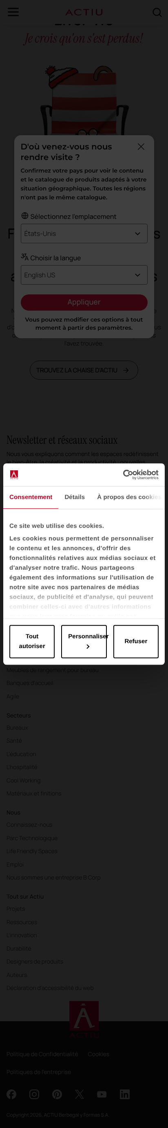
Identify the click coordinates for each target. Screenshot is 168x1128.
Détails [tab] (74, 497)
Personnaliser (87, 636)
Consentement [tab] (30, 497)
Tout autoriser (32, 641)
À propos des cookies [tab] (129, 497)
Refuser (135, 641)
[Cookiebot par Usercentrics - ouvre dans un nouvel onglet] (123, 474)
